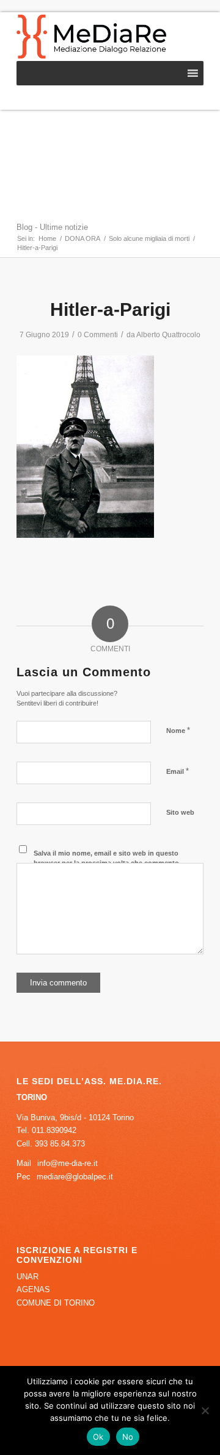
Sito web (180, 812)
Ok (98, 1437)
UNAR (27, 1276)
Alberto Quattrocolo (168, 335)
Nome (178, 730)
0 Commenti (98, 335)
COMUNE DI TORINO (55, 1302)
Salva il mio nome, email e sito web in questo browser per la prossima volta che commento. (107, 858)
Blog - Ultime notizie (52, 227)
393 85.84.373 (60, 1143)
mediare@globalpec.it (75, 1176)
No (128, 1437)
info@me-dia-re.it (67, 1163)
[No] (205, 1410)
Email (177, 771)
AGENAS (33, 1289)
